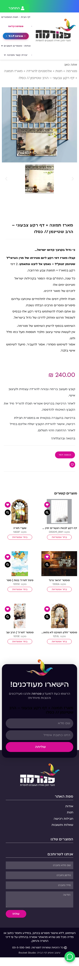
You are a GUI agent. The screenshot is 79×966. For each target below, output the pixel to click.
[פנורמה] (39, 774)
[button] (6, 178)
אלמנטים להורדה (39, 71)
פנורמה (71, 71)
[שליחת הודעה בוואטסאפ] (69, 956)
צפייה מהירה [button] (47, 512)
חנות (58, 71)
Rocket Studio (27, 952)
